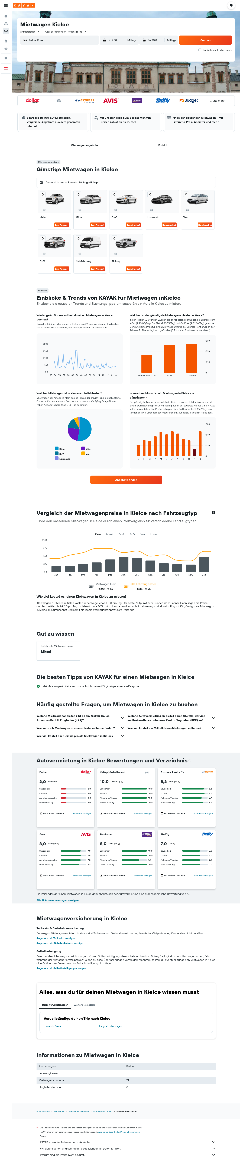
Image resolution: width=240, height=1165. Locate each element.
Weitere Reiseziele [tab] (84, 1004)
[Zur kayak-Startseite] (24, 5)
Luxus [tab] (153, 534)
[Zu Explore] (6, 40)
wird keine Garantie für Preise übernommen (119, 1132)
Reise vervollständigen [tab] (55, 1004)
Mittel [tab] (109, 534)
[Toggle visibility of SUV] (59, 453)
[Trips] (6, 58)
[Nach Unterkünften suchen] (6, 23)
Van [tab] (143, 534)
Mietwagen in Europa (79, 1111)
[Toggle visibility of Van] (85, 453)
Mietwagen (59, 1111)
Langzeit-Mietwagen (110, 1026)
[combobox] (29, 31)
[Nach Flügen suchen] (6, 16)
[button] (6, 5)
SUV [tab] (132, 534)
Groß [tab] (121, 534)
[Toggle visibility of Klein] (59, 449)
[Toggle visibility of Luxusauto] (62, 458)
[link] (126, 480)
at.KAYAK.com (43, 1111)
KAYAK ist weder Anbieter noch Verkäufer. (65, 1142)
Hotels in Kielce (52, 1026)
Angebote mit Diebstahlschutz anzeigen (60, 943)
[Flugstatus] (6, 48)
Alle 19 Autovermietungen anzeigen (58, 900)
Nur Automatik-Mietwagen (217, 50)
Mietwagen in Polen (102, 1111)
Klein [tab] (98, 534)
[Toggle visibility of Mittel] (86, 449)
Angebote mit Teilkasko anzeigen (56, 938)
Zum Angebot (61, 225)
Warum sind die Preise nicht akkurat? (62, 1155)
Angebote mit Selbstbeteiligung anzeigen (61, 968)
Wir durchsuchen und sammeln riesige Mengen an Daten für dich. (80, 1148)
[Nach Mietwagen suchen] (6, 30)
